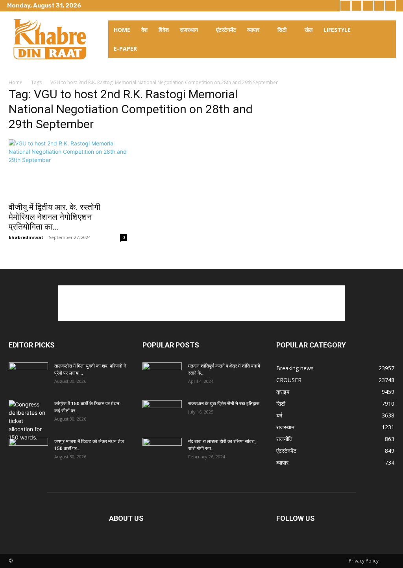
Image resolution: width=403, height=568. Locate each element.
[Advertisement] (201, 303)
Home (15, 82)
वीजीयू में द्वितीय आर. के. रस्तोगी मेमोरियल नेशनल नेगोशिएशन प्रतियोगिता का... (54, 217)
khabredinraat (26, 237)
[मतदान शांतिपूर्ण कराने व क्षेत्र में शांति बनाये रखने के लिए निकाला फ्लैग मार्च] (162, 376)
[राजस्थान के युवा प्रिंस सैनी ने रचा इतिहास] (162, 414)
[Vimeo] (379, 5)
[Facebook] (345, 5)
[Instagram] (356, 5)
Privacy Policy (364, 560)
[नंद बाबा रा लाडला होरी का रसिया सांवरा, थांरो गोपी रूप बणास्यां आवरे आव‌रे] (162, 451)
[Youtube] (390, 5)
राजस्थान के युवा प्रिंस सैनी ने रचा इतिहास (223, 403)
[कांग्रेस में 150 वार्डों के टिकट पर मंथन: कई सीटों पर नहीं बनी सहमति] (28, 420)
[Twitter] (367, 5)
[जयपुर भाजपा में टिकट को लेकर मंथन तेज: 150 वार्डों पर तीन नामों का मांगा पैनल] (28, 451)
